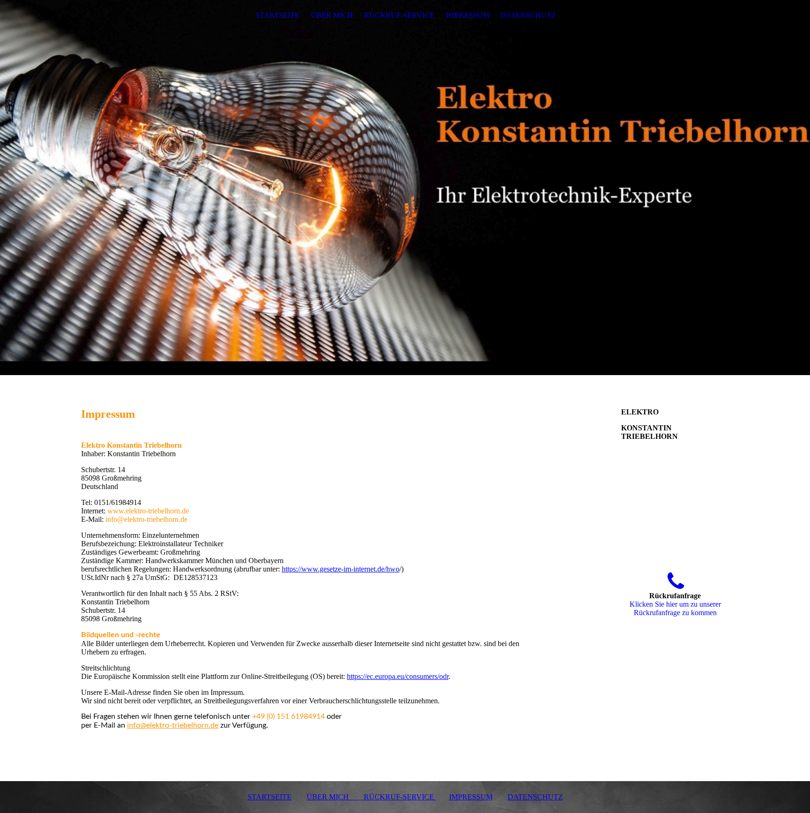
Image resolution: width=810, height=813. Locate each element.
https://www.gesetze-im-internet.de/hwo (340, 569)
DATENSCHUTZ (528, 15)
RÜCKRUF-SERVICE (399, 15)
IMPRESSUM (467, 15)
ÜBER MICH (332, 15)
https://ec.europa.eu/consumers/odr (398, 676)
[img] (405, 187)
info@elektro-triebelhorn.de (172, 725)
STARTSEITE (277, 15)
